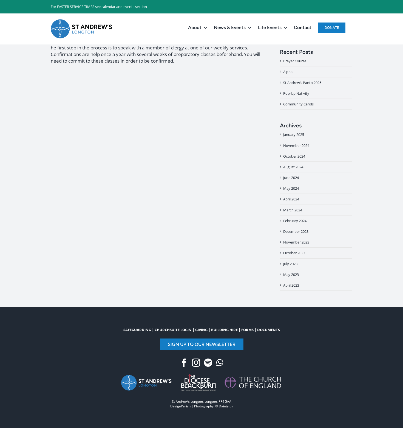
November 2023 (296, 242)
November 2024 (296, 145)
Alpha (288, 71)
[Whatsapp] (219, 363)
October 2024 (294, 156)
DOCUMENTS (268, 329)
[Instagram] (196, 363)
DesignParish (180, 406)
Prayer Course (294, 60)
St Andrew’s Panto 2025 (302, 82)
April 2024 (291, 199)
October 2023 (294, 252)
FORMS (247, 329)
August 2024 (293, 166)
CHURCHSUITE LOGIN (173, 329)
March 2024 (292, 210)
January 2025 (293, 134)
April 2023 (291, 285)
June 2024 (291, 177)
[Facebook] (184, 363)
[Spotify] (208, 363)
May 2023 (291, 274)
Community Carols (298, 104)
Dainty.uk (226, 406)
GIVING (201, 329)
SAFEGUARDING (137, 329)
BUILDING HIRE (224, 329)
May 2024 (291, 188)
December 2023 (295, 231)
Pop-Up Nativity (296, 93)
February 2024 (294, 220)
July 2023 (290, 263)
